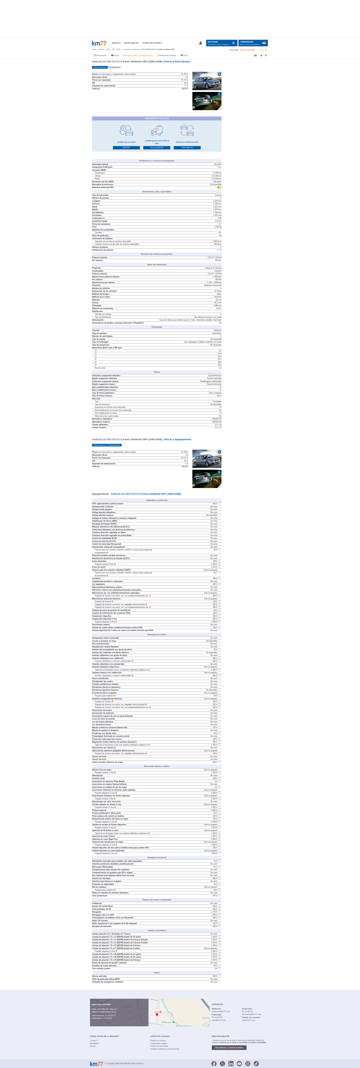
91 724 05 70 (110, 1015)
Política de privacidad (159, 1046)
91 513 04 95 (106, 1018)
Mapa (114, 1012)
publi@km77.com (219, 1020)
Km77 (99, 43)
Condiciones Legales (158, 1043)
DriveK (92, 1046)
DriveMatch (94, 1043)
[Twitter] (222, 1063)
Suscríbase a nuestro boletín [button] (229, 1047)
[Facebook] (214, 1063)
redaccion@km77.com (221, 1011)
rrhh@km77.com (248, 1020)
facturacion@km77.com (251, 1014)
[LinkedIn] (230, 1063)
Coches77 (94, 1041)
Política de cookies (158, 1041)
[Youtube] (239, 1063)
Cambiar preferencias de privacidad (164, 1049)
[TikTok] (256, 1063)
